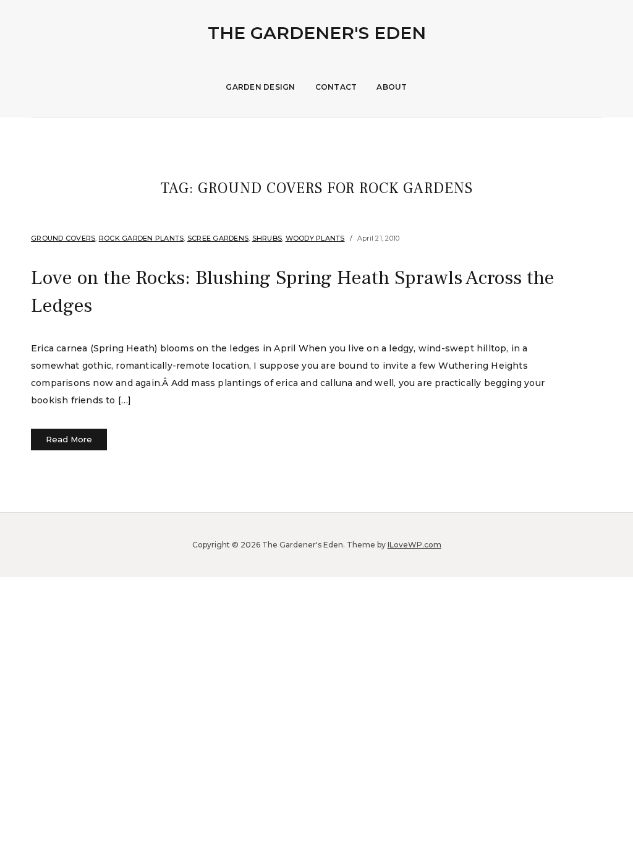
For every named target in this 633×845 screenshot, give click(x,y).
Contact (336, 87)
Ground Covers (63, 238)
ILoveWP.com (414, 544)
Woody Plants (315, 238)
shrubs (267, 238)
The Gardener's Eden (317, 32)
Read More (69, 439)
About (391, 87)
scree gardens (218, 238)
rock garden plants (141, 238)
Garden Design (260, 87)
